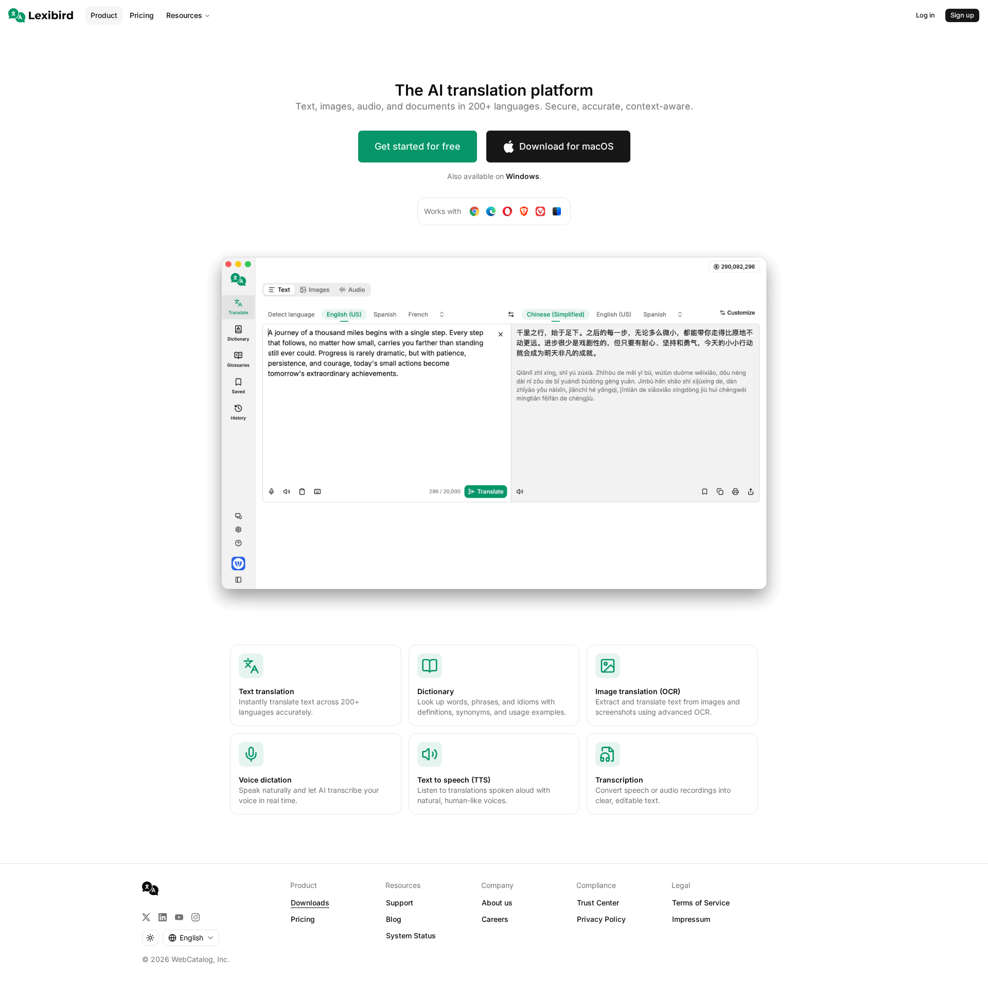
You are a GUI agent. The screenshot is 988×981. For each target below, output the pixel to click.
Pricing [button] (303, 919)
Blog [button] (393, 919)
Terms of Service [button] (701, 902)
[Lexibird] (40, 15)
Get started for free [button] (418, 146)
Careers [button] (495, 919)
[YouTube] (179, 917)
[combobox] (191, 938)
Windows (522, 176)
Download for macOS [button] (566, 146)
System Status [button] (411, 935)
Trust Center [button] (598, 902)
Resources (184, 15)
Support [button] (399, 902)
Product (104, 15)
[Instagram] (195, 917)
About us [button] (497, 902)
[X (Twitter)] (146, 917)
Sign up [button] (962, 15)
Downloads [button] (310, 902)
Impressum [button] (691, 919)
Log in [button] (925, 15)
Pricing (142, 15)
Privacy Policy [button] (601, 919)
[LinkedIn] (162, 917)
